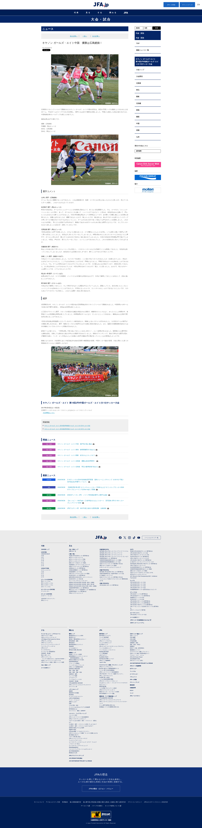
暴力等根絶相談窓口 (74, 751)
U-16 (42, 564)
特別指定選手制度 (104, 651)
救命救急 (71, 694)
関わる (113, 12)
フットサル (133, 671)
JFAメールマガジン (135, 696)
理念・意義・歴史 (73, 670)
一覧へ (85, 36)
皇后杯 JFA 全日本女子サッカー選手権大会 (141, 551)
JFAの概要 (132, 637)
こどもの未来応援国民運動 (106, 679)
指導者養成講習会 (73, 661)
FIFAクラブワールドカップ (76, 593)
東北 (137, 90)
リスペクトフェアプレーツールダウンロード (80, 749)
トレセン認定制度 (104, 637)
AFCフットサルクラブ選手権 (137, 610)
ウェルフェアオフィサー (75, 740)
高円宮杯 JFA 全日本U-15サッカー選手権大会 (111, 571)
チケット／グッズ (134, 682)
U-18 (42, 560)
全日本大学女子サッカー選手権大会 (139, 556)
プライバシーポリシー (135, 802)
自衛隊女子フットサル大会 (137, 597)
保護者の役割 (72, 729)
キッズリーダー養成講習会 (48, 651)
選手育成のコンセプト (105, 635)
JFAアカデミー (103, 655)
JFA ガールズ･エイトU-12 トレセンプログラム (111, 646)
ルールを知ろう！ (135, 617)
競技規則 (71, 646)
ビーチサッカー (45, 591)
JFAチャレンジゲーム (46, 642)
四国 (137, 130)
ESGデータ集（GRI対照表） (137, 648)
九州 (137, 137)
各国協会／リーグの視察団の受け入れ (109, 707)
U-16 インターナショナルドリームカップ (110, 567)
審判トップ (72, 634)
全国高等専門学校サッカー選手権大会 (79, 588)
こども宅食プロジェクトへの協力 (108, 688)
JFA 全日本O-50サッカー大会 (138, 584)
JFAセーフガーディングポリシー (77, 719)
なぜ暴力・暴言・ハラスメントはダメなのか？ (81, 726)
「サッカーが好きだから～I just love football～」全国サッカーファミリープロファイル (53, 659)
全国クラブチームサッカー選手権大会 (79, 566)
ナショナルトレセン (104, 639)
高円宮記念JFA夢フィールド (106, 658)
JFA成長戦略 (133, 641)
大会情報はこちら (49, 413)
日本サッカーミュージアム (137, 622)
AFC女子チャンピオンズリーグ (138, 574)
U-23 (42, 555)
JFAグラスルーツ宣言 (46, 635)
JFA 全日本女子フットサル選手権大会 (140, 595)
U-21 (42, 557)
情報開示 (132, 646)
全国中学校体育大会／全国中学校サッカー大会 (112, 573)
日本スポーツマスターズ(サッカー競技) (79, 573)
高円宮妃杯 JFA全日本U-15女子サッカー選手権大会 (143, 563)
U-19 (42, 559)
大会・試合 (101, 19)
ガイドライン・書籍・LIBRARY (77, 710)
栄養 (70, 703)
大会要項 (139, 76)
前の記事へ (73, 36)
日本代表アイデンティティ (48, 598)
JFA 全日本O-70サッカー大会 (138, 587)
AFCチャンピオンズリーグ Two (77, 561)
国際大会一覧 (72, 551)
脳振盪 (70, 691)
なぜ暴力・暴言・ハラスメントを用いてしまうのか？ (83, 724)
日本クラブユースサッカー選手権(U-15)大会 (111, 577)
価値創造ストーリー (135, 650)
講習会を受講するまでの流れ (76, 659)
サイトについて (39, 802)
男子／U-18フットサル (47, 585)
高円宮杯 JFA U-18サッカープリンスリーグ (111, 554)
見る (88, 12)
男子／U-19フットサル (47, 583)
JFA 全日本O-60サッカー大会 (138, 586)
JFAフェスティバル (46, 657)
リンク (131, 693)
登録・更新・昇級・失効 (75, 672)
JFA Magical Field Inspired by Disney (50, 639)
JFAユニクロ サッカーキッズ (48, 637)
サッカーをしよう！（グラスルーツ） (51, 634)
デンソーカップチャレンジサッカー (78, 580)
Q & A (131, 690)
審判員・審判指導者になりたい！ (77, 639)
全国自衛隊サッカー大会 (75, 571)
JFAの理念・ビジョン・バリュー (101, 789)
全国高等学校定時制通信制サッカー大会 (110, 562)
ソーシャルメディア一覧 (151, 537)
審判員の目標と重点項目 (75, 650)
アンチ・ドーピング (74, 700)
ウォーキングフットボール (48, 646)
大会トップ (140, 69)
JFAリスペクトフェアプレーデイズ (78, 738)
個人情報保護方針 (75, 802)
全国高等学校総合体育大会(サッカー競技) (110, 560)
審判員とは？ (72, 637)
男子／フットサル (45, 581)
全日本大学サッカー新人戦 (76, 579)
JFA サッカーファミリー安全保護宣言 (79, 717)
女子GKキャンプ (103, 644)
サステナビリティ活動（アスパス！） (140, 651)
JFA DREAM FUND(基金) (75, 758)
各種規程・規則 (134, 642)
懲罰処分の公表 (73, 752)
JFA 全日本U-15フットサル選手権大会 (140, 603)
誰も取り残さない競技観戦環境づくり (109, 668)
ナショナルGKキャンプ (105, 642)
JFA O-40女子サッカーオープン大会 (139, 554)
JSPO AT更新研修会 (74, 698)
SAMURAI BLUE (45, 554)
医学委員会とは (73, 709)
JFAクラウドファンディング (76, 755)
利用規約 (65, 802)
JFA (100, 630)
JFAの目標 (132, 639)
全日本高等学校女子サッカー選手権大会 (140, 567)
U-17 (42, 562)
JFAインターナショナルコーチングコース (80, 684)
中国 (137, 123)
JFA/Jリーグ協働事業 (104, 660)
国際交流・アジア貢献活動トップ (108, 696)
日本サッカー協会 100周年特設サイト (140, 653)
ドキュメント (133, 676)
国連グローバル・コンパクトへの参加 (109, 691)
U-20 (42, 572)
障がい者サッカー (45, 655)
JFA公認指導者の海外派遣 (76, 683)
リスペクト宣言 (73, 715)
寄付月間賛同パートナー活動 (106, 693)
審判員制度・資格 (73, 641)
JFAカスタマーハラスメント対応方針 (156, 802)
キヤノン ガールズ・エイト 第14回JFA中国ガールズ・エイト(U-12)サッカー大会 (67, 429)
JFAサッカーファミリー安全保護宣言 (109, 672)
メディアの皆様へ (97, 806)
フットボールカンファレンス (76, 665)
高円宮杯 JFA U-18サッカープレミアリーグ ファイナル (114, 551)
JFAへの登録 (171, 5)
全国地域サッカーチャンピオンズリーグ (79, 564)
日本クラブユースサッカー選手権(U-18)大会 (111, 563)
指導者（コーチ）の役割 (75, 654)
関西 (137, 117)
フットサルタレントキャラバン (107, 650)
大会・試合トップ (73, 549)
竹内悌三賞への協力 (104, 677)
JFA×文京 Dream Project (136, 657)
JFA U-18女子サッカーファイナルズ (139, 558)
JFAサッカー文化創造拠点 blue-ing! (139, 620)
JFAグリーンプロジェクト (106, 666)
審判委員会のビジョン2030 (76, 635)
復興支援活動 (102, 686)
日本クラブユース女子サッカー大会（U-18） (142, 572)
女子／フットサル (45, 586)
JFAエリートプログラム (105, 641)
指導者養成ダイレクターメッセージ (78, 656)
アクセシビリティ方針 (53, 802)
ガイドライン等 (73, 686)
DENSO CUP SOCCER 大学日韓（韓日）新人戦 (81, 584)
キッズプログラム (45, 649)
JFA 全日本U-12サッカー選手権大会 (109, 585)
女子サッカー (133, 668)
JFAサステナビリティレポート (107, 690)
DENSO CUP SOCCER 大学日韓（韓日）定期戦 (81, 582)
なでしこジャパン (45, 570)
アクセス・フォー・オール (137, 655)
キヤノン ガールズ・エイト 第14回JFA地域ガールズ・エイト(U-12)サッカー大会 (67, 425)
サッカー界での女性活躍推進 (106, 670)
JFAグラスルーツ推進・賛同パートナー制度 (52, 662)
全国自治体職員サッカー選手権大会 (78, 570)
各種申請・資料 (73, 674)
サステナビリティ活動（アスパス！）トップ (110, 665)
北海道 (138, 83)
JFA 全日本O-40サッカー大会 (138, 582)
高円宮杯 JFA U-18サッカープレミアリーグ (111, 553)
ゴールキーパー (73, 677)
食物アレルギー (73, 702)
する (100, 12)
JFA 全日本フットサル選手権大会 (139, 594)
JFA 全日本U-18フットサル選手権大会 (140, 601)
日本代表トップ (45, 549)
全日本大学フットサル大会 (137, 599)
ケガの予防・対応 (73, 705)
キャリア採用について (112, 806)
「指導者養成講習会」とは (76, 658)
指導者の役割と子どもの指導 (76, 727)
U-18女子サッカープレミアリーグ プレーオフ (142, 562)
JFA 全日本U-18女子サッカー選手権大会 (140, 560)
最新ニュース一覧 (142, 50)
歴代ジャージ (44, 600)
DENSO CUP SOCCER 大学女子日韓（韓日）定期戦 (82, 586)
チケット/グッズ (187, 5)
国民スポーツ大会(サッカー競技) (77, 563)
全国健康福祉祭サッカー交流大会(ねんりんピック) (143, 589)
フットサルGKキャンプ (105, 648)
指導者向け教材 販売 (74, 668)
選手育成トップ (103, 634)
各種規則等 (133, 687)
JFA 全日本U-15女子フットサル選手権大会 (141, 604)
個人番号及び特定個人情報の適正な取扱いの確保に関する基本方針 (104, 802)
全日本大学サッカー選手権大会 (77, 575)
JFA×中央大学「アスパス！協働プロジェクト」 (111, 674)
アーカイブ (84, 806)
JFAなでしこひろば (46, 641)
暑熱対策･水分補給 (74, 693)
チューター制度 (73, 676)
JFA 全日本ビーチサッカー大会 (138, 614)
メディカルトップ (73, 689)
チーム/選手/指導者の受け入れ (107, 705)
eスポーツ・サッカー (46, 595)
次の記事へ (96, 36)
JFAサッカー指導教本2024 (76, 667)
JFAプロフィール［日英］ (137, 660)
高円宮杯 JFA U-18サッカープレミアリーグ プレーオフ (114, 556)
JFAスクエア (44, 648)
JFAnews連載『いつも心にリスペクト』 (79, 731)
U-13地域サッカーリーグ (106, 575)
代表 (76, 12)
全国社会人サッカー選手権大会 (77, 568)
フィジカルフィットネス (75, 679)
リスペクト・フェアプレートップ (77, 713)
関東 (137, 96)
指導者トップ (72, 652)
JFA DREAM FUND (135, 659)
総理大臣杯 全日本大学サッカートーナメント (80, 577)
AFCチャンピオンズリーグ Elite (77, 559)
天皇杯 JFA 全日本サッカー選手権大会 (79, 555)
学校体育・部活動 (45, 653)
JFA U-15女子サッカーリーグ (138, 565)
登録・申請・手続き (135, 644)
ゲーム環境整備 (103, 653)
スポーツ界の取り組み (75, 736)
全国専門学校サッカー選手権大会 (77, 591)
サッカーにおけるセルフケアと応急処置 (79, 707)
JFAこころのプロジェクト (106, 675)
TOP (138, 43)
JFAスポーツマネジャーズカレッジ (108, 681)
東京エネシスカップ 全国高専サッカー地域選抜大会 (82, 589)
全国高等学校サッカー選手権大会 (108, 558)
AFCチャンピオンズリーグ (76, 557)
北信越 (138, 103)
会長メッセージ (134, 635)
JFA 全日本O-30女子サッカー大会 (139, 553)
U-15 (42, 565)
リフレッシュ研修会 (74, 663)
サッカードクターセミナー (76, 696)
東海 (137, 110)
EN (198, 5)
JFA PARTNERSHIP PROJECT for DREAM (80, 761)
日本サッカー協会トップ (136, 634)
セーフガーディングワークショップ (78, 745)
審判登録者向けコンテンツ (76, 644)
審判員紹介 (72, 642)
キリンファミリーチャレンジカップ (50, 644)
